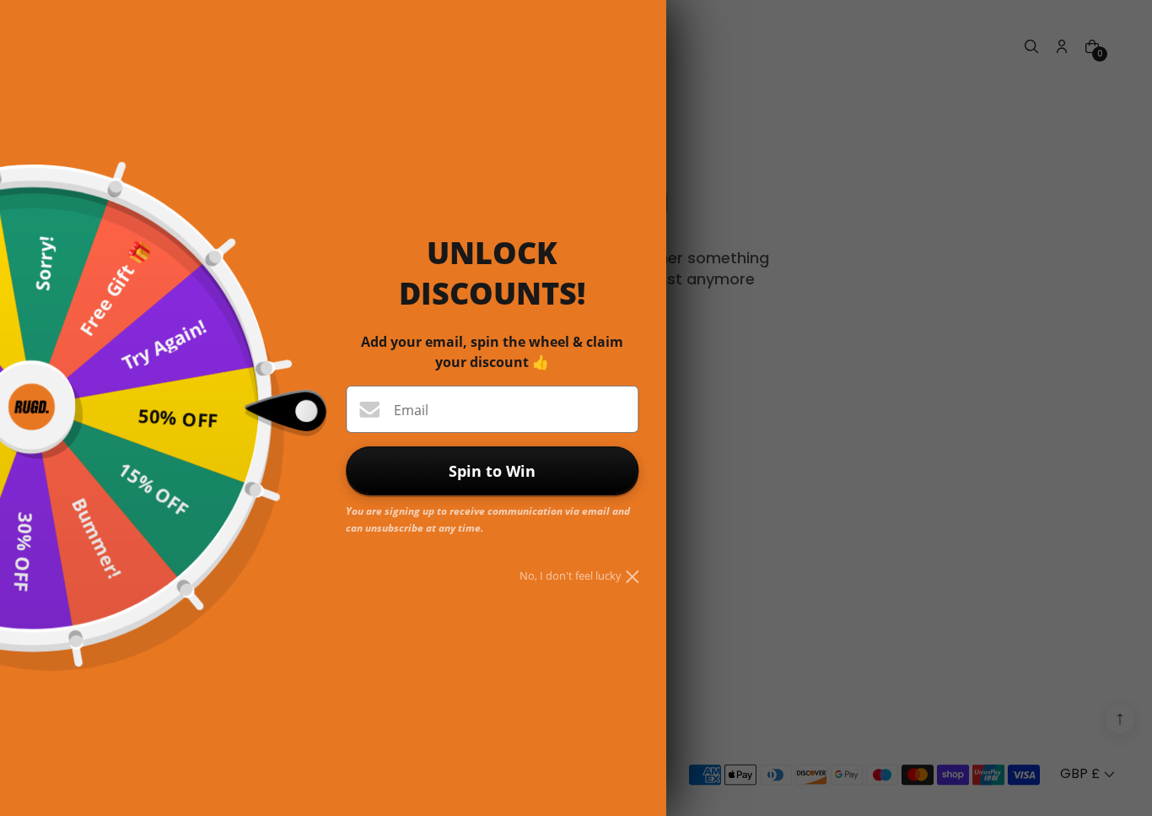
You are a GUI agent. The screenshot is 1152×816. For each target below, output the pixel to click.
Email (411, 410)
